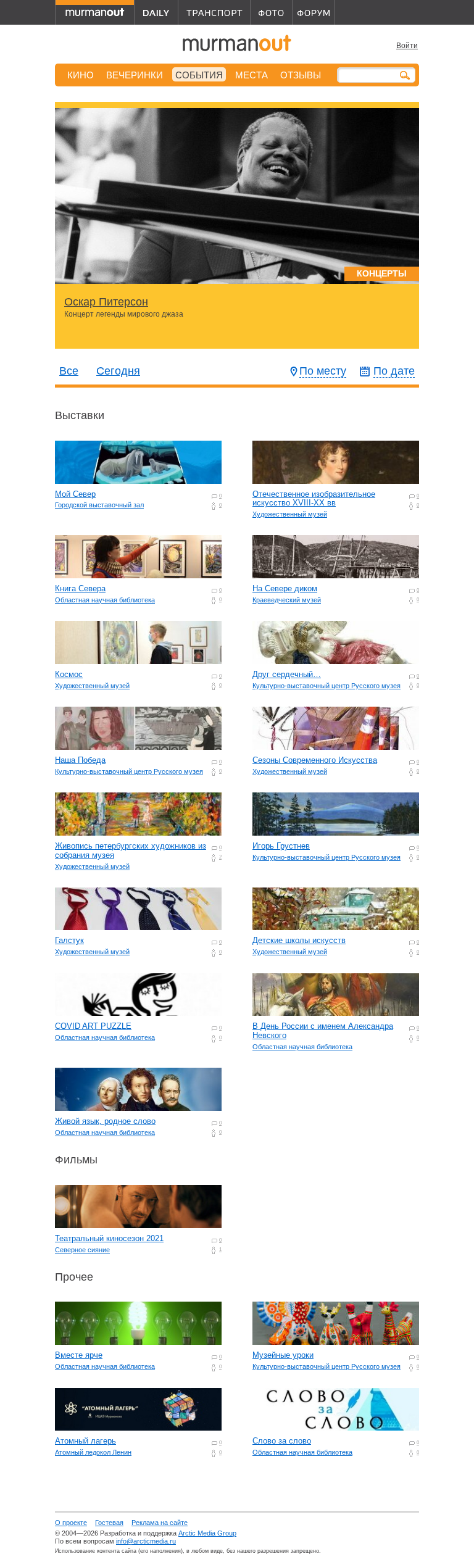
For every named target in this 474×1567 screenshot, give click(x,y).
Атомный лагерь (85, 1440)
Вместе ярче (78, 1355)
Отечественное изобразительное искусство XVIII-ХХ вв (313, 498)
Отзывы (300, 75)
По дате (394, 371)
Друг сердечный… (286, 674)
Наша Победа (80, 760)
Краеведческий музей (286, 600)
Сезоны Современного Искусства (314, 760)
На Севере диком (284, 588)
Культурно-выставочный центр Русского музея (326, 685)
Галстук (69, 940)
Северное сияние (82, 1249)
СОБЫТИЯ (199, 75)
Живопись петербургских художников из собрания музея (130, 850)
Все (68, 371)
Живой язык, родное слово (105, 1121)
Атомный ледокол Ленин (93, 1452)
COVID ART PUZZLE (93, 1026)
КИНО (80, 75)
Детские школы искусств (299, 940)
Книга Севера (80, 588)
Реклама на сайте (159, 1522)
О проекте (71, 1522)
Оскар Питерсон (106, 302)
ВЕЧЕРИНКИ (134, 75)
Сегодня (118, 371)
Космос (69, 674)
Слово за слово (281, 1440)
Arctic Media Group (207, 1533)
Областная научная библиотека (105, 600)
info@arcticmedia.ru (146, 1541)
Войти (407, 45)
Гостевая (109, 1522)
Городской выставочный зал (99, 505)
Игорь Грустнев (281, 845)
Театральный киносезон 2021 (109, 1238)
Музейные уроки (283, 1355)
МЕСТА (251, 75)
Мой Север (75, 494)
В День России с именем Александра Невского (322, 1030)
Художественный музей (289, 514)
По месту (322, 371)
